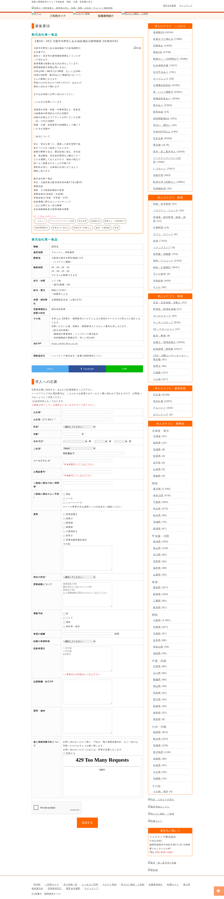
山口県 (157, 673)
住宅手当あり (160, 72)
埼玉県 (157, 508)
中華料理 (158, 227)
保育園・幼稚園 (162, 254)
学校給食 (158, 280)
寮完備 (157, 145)
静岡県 (157, 594)
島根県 (157, 706)
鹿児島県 (158, 752)
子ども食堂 (159, 274)
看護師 (69, 527)
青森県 (157, 475)
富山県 (157, 548)
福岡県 (157, 732)
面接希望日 (39, 648)
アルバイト (159, 407)
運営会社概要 (169, 5)
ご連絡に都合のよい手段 (46, 494)
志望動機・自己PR (43, 681)
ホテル (157, 287)
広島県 (157, 666)
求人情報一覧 (70, 884)
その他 (157, 379)
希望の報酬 (39, 634)
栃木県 (157, 515)
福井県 (157, 568)
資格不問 (158, 175)
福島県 (157, 442)
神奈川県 (158, 495)
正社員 (157, 394)
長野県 (157, 561)
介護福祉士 (72, 531)
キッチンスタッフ (163, 322)
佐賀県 (157, 765)
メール (69, 498)
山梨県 (157, 574)
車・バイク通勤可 (163, 92)
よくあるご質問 (90, 884)
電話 (68, 494)
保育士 (69, 535)
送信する (87, 822)
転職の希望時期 (41, 641)
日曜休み (158, 45)
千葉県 (157, 502)
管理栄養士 (72, 514)
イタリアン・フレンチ (165, 210)
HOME (37, 884)
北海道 (157, 436)
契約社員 (158, 401)
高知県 (157, 693)
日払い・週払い (162, 125)
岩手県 (157, 462)
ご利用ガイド (52, 884)
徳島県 (157, 712)
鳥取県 (157, 719)
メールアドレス (41, 460)
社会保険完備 (160, 65)
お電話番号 (39, 472)
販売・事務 (159, 335)
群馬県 (157, 528)
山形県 (157, 469)
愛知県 (157, 587)
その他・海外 (160, 791)
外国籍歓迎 (159, 188)
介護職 (157, 372)
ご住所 (37, 448)
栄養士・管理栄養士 (164, 342)
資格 (35, 514)
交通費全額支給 (162, 85)
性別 (35, 426)
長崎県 (157, 758)
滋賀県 (157, 653)
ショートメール (74, 502)
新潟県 (157, 541)
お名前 (37, 412)
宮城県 (157, 449)
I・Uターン (159, 168)
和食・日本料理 (162, 204)
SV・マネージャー (163, 329)
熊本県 (157, 739)
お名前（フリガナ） (44, 419)
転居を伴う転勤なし (164, 182)
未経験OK (158, 32)
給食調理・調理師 (163, 349)
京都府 (157, 633)
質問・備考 (39, 711)
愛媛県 (157, 679)
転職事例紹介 (156, 884)
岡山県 (157, 686)
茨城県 (157, 522)
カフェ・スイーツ (163, 234)
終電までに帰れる (163, 39)
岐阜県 (157, 607)
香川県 (157, 699)
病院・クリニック (163, 260)
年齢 (35, 434)
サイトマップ (185, 5)
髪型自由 (158, 111)
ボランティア (160, 414)
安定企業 (158, 138)
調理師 (69, 523)
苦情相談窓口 (55, 888)
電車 (68, 622)
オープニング (160, 78)
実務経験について (42, 584)
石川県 (157, 554)
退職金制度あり (162, 98)
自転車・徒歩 (73, 626)
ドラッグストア (162, 247)
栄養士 (69, 518)
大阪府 (157, 620)
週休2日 (157, 52)
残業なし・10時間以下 (166, 59)
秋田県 (157, 456)
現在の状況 (39, 577)
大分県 (157, 772)
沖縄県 (157, 778)
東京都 (157, 488)
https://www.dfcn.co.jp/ (64, 343)
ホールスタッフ (162, 316)
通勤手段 (38, 613)
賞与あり (158, 105)
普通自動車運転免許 (76, 540)
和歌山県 (158, 646)
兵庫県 (157, 627)
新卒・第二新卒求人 (164, 151)
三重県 (157, 600)
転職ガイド (173, 884)
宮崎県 (157, 745)
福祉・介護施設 (162, 267)
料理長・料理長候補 (164, 309)
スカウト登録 (109, 884)
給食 (155, 240)
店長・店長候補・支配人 (167, 302)
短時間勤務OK (161, 118)
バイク (69, 618)
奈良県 (157, 640)
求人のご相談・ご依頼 (132, 884)
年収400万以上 (161, 131)
